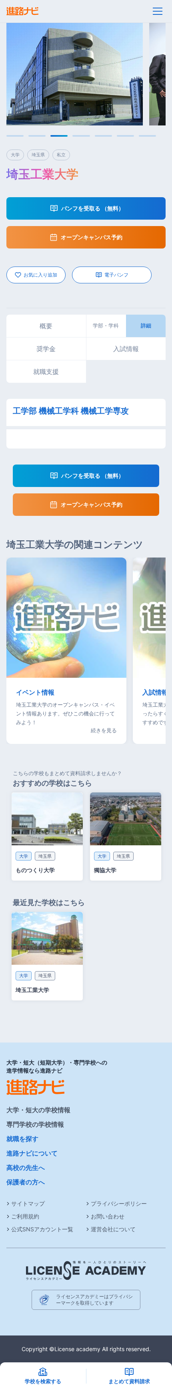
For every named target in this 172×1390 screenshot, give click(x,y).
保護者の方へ (25, 1182)
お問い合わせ (107, 1216)
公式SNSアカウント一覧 (42, 1229)
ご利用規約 (25, 1216)
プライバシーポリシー (119, 1203)
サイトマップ (28, 1203)
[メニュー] (158, 11)
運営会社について (113, 1229)
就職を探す (22, 1139)
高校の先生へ (25, 1168)
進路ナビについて (32, 1153)
